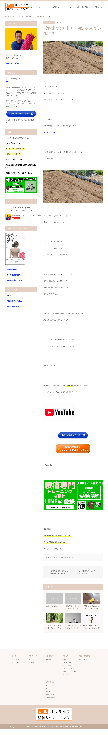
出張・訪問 (65, 659)
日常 (49, 22)
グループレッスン (67, 675)
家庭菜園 (63, 557)
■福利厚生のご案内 (12, 275)
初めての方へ (27, 7)
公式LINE (48, 691)
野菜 (59, 557)
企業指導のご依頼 (51, 698)
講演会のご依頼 (50, 694)
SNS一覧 (31, 662)
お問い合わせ (98, 7)
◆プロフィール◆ (49, 132)
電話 (47, 688)
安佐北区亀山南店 (67, 665)
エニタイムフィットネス (69, 672)
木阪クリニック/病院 (68, 668)
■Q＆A (8, 295)
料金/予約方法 (83, 659)
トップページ (15, 659)
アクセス (69, 7)
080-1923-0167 (12, 82)
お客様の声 (56, 7)
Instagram (13, 726)
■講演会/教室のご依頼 (13, 280)
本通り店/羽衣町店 (67, 662)
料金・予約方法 (82, 7)
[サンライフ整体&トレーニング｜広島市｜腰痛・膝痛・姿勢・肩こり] (17, 7)
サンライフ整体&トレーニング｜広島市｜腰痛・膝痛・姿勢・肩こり (51, 726)
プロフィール (42, 7)
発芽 (72, 557)
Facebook (10, 726)
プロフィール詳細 (12, 63)
